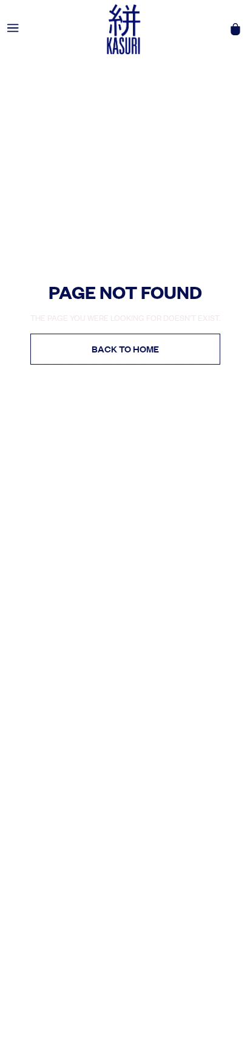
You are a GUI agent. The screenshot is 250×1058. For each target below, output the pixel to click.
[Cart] (235, 29)
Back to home (125, 349)
